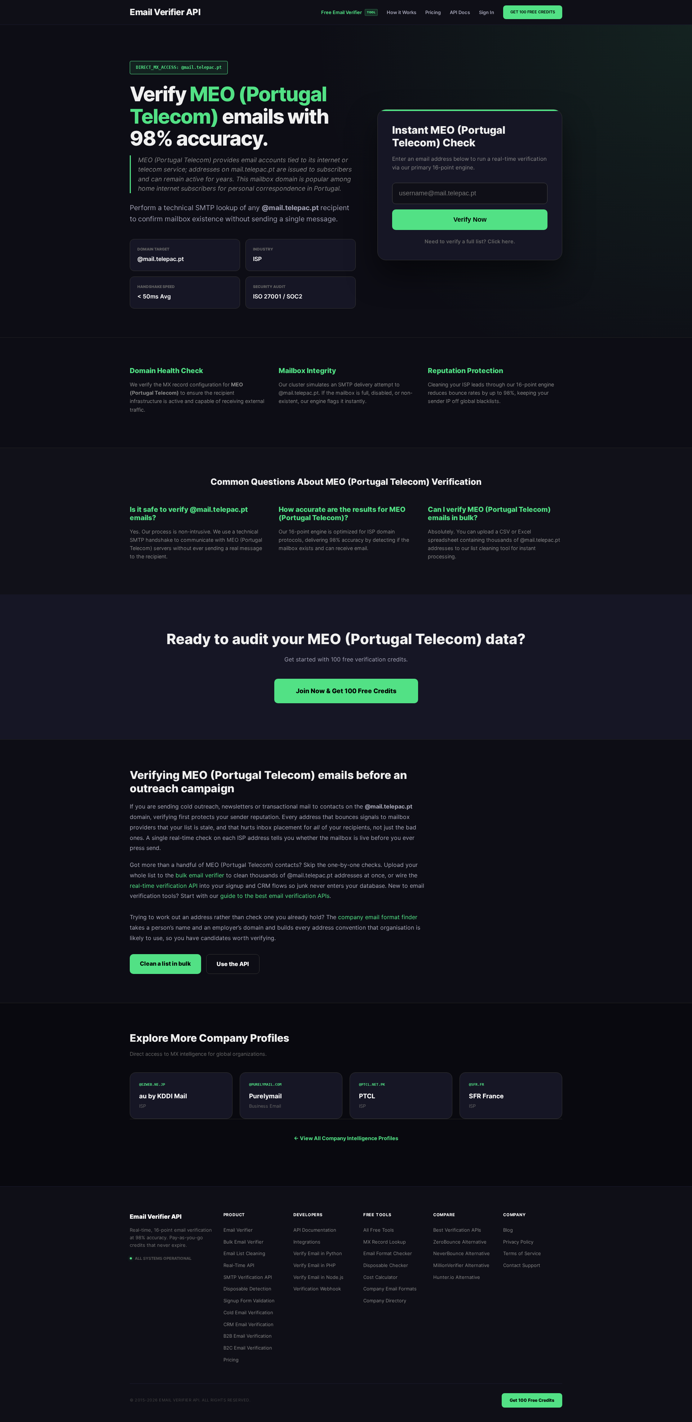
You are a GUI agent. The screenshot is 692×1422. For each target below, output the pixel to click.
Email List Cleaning (244, 1253)
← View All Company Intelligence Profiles (346, 1138)
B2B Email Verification (247, 1336)
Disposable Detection (247, 1289)
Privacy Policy (518, 1242)
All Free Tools (378, 1230)
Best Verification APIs (457, 1230)
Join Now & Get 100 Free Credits (346, 691)
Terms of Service (522, 1253)
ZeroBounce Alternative (460, 1242)
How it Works (401, 12)
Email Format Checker (387, 1253)
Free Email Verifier (348, 12)
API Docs (460, 12)
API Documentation (314, 1230)
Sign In (486, 12)
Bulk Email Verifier (243, 1242)
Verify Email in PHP (314, 1265)
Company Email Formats (390, 1289)
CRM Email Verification (248, 1324)
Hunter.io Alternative (456, 1277)
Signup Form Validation (249, 1300)
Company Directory (384, 1300)
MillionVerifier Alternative (461, 1265)
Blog (508, 1230)
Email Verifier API (165, 12)
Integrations (306, 1242)
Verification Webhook (317, 1289)
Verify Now (470, 219)
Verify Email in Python (317, 1253)
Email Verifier (238, 1230)
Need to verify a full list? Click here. (470, 241)
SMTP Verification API (247, 1277)
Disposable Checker (385, 1265)
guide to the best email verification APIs (274, 895)
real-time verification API (164, 885)
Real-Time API (238, 1265)
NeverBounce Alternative (461, 1253)
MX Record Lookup (384, 1242)
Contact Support (521, 1265)
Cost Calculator (380, 1277)
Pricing (433, 12)
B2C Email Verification (247, 1348)
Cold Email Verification (248, 1312)
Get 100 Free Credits (532, 11)
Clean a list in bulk (165, 963)
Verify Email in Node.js (318, 1277)
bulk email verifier (200, 875)
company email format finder (377, 917)
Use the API (233, 963)
